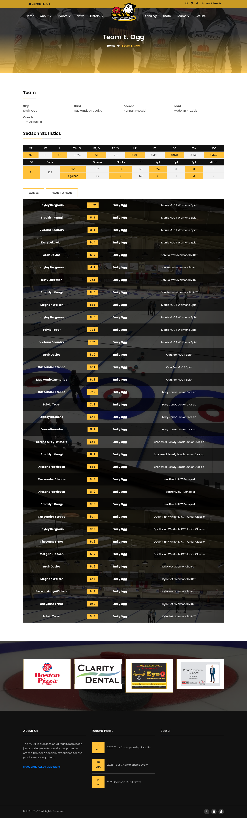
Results (200, 16)
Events (62, 16)
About (44, 16)
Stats (167, 16)
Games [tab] (34, 193)
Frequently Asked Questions (42, 767)
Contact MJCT (40, 4)
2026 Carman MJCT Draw (124, 782)
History (95, 16)
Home (30, 16)
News (80, 16)
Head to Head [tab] (62, 193)
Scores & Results (211, 3)
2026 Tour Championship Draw (127, 765)
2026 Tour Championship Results (129, 747)
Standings (150, 16)
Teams (181, 16)
